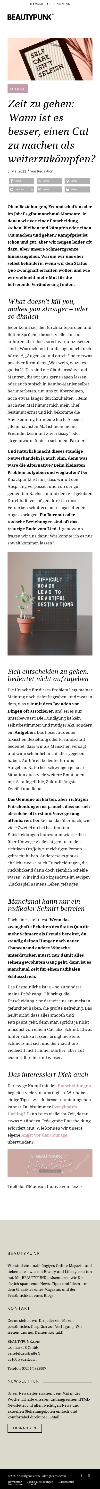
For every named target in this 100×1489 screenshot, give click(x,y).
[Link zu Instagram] (88, 1475)
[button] (21, 181)
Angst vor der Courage (44, 1135)
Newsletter (40, 3)
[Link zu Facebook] (81, 1475)
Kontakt (64, 3)
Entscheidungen (74, 1085)
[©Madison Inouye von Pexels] (50, 59)
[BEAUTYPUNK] (31, 16)
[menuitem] (41, 3)
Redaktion (45, 171)
